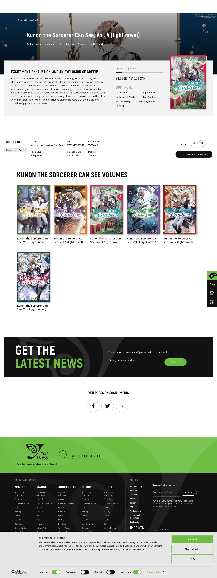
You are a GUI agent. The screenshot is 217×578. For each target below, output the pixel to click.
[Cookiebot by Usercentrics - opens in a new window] (19, 572)
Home (19, 20)
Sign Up (188, 492)
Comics (87, 487)
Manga (41, 487)
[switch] (85, 572)
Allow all (192, 539)
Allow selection (192, 549)
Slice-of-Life (11, 150)
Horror (18, 515)
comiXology (125, 101)
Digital (109, 487)
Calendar (133, 494)
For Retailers (135, 511)
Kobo (121, 105)
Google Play (148, 101)
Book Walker (149, 96)
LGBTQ (18, 520)
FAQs (132, 507)
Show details (153, 572)
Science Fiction (21, 528)
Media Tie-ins (87, 524)
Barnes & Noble (127, 96)
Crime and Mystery (22, 503)
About (132, 498)
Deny (192, 558)
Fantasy (22, 150)
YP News (133, 490)
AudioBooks (67, 487)
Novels (20, 487)
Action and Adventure (19, 493)
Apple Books (148, 92)
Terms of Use (169, 506)
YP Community (136, 486)
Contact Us (134, 522)
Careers (133, 503)
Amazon (123, 92)
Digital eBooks (31, 20)
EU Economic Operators (135, 516)
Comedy (18, 499)
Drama (18, 507)
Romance (19, 524)
